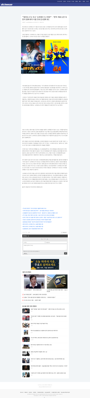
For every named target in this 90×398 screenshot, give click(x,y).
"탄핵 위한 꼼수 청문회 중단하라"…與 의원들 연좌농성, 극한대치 (38, 210)
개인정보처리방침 (40, 392)
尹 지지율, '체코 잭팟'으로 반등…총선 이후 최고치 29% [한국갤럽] (38, 215)
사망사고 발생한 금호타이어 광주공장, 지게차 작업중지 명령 (37, 219)
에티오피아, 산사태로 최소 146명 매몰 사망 (33, 224)
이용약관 (34, 392)
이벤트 (83, 1)
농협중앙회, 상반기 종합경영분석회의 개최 (33, 228)
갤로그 (80, 1)
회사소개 (21, 392)
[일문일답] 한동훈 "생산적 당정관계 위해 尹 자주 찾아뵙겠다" (37, 222)
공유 (29, 233)
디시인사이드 (59, 1)
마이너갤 (68, 1)
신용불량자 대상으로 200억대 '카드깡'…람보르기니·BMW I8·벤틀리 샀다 (40, 213)
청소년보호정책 (47, 392)
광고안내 (30, 392)
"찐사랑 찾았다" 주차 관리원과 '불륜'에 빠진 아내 (34, 208)
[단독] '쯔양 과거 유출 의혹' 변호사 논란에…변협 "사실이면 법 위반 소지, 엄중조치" (42, 217)
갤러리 (64, 1)
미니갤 (73, 1)
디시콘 (87, 1)
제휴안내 (26, 392)
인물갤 (76, 1)
